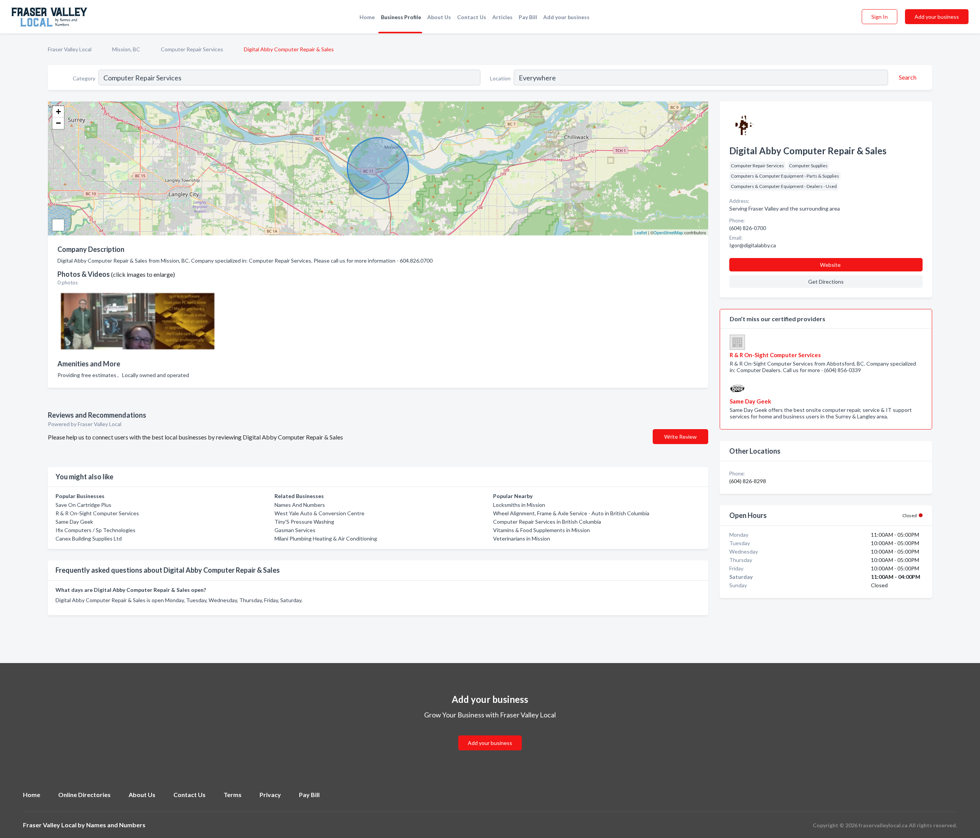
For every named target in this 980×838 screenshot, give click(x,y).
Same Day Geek (74, 521)
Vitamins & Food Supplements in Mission (541, 530)
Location (500, 78)
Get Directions (826, 281)
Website (830, 264)
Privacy (270, 794)
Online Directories (84, 794)
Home (367, 17)
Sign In (879, 16)
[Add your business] (490, 733)
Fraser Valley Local (69, 49)
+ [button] (58, 111)
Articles (502, 17)
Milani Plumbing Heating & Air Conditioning (325, 538)
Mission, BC (126, 49)
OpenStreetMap (668, 232)
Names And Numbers (299, 504)
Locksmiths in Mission (519, 504)
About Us (439, 17)
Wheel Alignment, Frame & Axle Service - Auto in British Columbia (571, 513)
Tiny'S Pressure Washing (304, 521)
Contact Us (471, 17)
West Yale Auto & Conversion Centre (319, 513)
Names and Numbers (115, 824)
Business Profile (401, 17)
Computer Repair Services (192, 49)
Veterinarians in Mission (521, 538)
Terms (233, 794)
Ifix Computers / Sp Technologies (96, 530)
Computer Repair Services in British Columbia (547, 521)
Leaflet (640, 232)
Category (84, 78)
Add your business (566, 17)
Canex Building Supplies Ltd (89, 538)
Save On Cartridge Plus (83, 504)
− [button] (58, 123)
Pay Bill (528, 17)
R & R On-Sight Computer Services (97, 513)
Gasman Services (294, 530)
